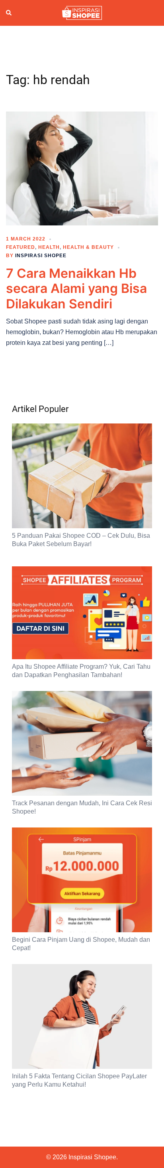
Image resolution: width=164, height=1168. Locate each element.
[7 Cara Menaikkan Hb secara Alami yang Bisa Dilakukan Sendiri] (82, 168)
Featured (20, 247)
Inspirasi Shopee (40, 255)
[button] (9, 13)
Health (49, 247)
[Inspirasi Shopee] (82, 12)
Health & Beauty (88, 247)
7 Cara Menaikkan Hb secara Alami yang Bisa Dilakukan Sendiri (76, 289)
